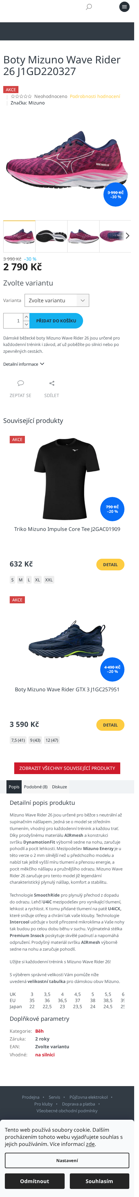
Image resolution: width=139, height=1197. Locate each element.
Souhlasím (99, 1181)
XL (37, 580)
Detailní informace (20, 364)
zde (90, 1144)
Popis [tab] (14, 787)
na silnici (45, 1054)
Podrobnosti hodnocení (95, 96)
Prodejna (30, 1097)
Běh (39, 1031)
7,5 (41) (18, 740)
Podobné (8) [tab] (36, 787)
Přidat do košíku (56, 321)
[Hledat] (88, 6)
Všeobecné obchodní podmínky (67, 1111)
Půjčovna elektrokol (89, 1097)
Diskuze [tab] (59, 787)
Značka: (28, 103)
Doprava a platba (78, 1104)
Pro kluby (43, 1104)
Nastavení (67, 1160)
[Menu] (124, 6)
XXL (49, 580)
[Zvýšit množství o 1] (26, 317)
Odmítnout (34, 1181)
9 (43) (35, 740)
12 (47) (52, 740)
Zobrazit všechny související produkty (67, 768)
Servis (54, 1097)
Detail (110, 564)
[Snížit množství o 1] (26, 324)
